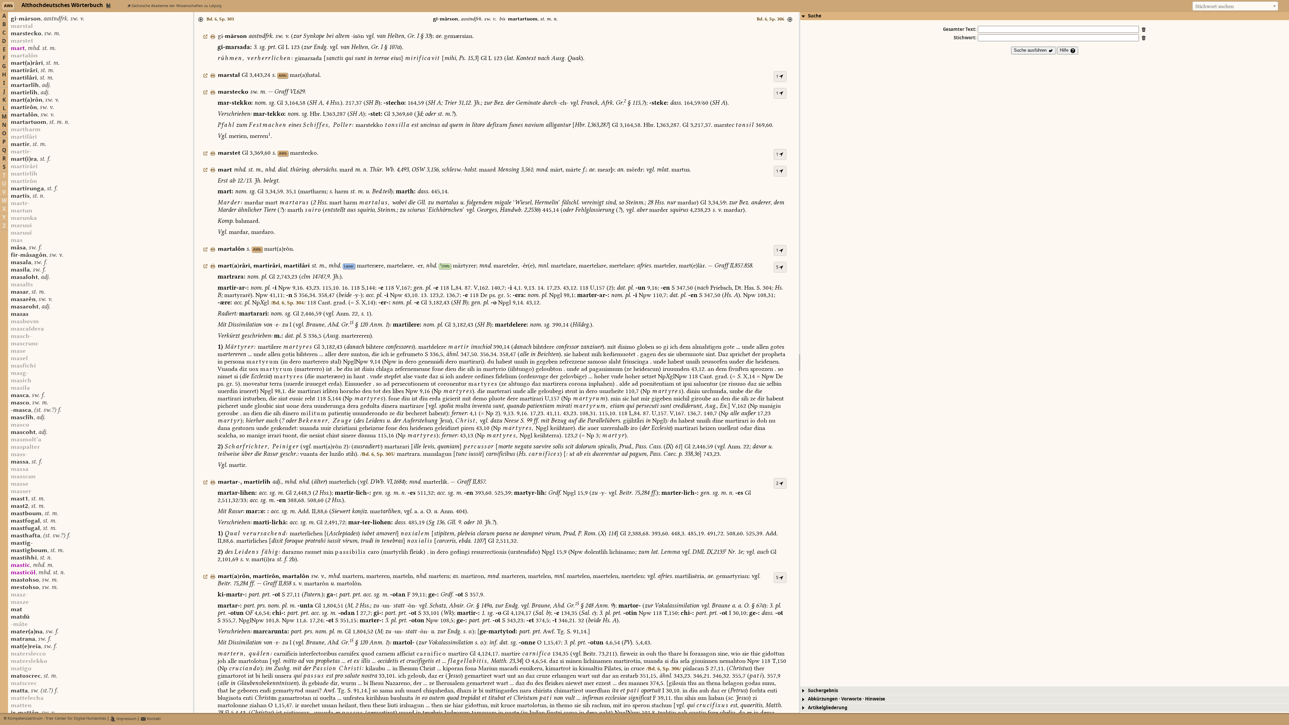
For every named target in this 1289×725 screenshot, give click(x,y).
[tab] (1044, 16)
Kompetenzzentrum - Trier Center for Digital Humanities (57, 718)
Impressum (125, 718)
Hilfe (1065, 50)
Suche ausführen (1031, 50)
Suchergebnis (823, 690)
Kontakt (153, 718)
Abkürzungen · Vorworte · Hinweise (846, 699)
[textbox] (1235, 6)
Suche (814, 16)
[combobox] (1235, 6)
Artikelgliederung (827, 708)
